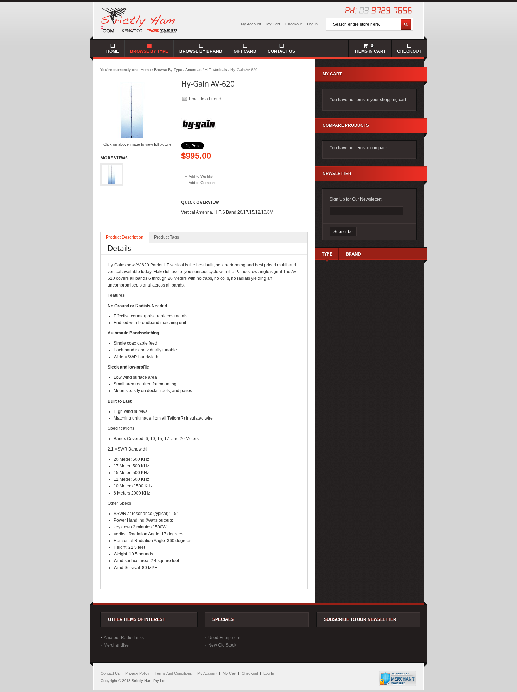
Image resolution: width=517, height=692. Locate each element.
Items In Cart (370, 48)
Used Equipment (224, 637)
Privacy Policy (137, 673)
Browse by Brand (200, 51)
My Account (251, 24)
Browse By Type (168, 70)
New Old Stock (222, 645)
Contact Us (281, 51)
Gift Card (245, 51)
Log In (312, 24)
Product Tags (166, 237)
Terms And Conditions (173, 673)
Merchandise (116, 645)
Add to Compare (202, 183)
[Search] (406, 24)
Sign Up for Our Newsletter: (356, 199)
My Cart (273, 24)
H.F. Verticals (216, 70)
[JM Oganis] (139, 20)
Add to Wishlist (201, 176)
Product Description (124, 237)
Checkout (293, 24)
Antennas (193, 70)
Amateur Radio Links (124, 637)
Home (146, 70)
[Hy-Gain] (198, 140)
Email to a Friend (205, 98)
